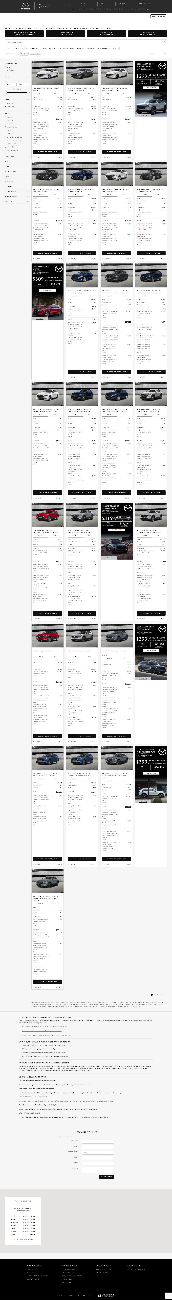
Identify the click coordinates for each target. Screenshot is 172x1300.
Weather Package (104, 48)
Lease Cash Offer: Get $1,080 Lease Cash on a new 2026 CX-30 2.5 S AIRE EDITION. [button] (76, 480)
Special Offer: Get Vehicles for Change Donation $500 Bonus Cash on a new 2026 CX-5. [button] (41, 799)
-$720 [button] (129, 335)
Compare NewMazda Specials (106, 34)
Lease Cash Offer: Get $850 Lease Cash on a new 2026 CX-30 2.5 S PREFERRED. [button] (145, 339)
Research (141, 9)
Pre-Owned (80, 9)
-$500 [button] (60, 122)
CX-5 (7, 48)
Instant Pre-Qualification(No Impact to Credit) (24, 34)
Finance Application (103, 1269)
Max (18, 81)
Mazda (23, 54)
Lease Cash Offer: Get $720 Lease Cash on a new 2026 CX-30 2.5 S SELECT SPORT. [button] (110, 339)
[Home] (25, 7)
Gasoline (80, 48)
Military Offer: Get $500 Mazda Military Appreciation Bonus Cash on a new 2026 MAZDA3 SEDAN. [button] (40, 138)
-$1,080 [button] (94, 476)
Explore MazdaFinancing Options (148, 34)
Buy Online (90, 9)
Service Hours (67, 1282)
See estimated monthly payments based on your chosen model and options (44, 1026)
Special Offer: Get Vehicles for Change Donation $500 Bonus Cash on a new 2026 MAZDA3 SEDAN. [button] (41, 126)
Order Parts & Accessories (72, 1275)
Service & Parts (120, 9)
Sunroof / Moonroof (50, 48)
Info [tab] (55, 93)
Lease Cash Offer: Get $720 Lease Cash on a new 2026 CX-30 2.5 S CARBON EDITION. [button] (110, 713)
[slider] (5, 92)
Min (6, 81)
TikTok (91, 1295)
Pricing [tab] (40, 93)
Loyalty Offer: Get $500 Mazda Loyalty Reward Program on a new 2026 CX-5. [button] (40, 821)
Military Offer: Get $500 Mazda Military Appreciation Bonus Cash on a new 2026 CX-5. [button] (40, 810)
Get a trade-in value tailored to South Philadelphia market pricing (42, 1031)
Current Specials (33, 1279)
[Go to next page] (166, 995)
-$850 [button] (164, 335)
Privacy (71, 1295)
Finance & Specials (104, 9)
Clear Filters (35, 54)
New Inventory (32, 1269)
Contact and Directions (135, 1269)
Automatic (91, 48)
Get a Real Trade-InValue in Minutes (65, 34)
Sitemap (62, 1295)
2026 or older (18, 48)
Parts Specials (67, 1279)
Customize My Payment (47, 152)
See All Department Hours (23, 1239)
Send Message (106, 1176)
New (72, 9)
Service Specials (68, 1272)
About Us (132, 9)
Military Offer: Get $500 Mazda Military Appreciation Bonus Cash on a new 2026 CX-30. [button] (109, 359)
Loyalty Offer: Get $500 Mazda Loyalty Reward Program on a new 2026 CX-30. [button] (109, 348)
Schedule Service (158, 16)
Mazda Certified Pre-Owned (37, 1275)
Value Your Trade (102, 1272)
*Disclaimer (144, 116)
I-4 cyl (115, 48)
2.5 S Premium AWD (33, 48)
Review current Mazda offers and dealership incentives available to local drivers (46, 1035)
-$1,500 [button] (59, 108)
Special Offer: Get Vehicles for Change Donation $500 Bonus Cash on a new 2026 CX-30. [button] (110, 329)
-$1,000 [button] (128, 311)
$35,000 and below (67, 48)
